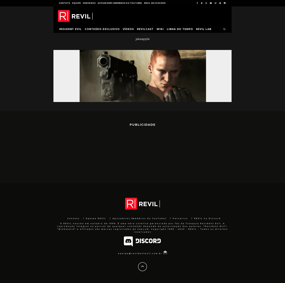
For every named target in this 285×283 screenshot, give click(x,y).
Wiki (160, 29)
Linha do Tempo (180, 29)
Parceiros (89, 3)
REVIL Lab (204, 29)
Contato (64, 3)
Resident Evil (70, 29)
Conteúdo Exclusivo (102, 29)
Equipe (76, 3)
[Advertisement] (142, 153)
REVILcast (145, 29)
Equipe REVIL (96, 218)
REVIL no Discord (155, 3)
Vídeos (128, 29)
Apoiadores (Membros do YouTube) (120, 3)
